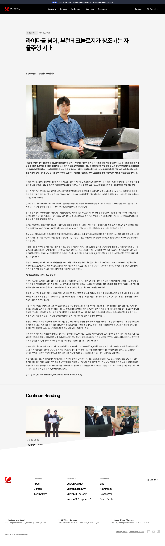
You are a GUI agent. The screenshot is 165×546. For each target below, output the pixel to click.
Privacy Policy (121, 531)
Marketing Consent (136, 531)
